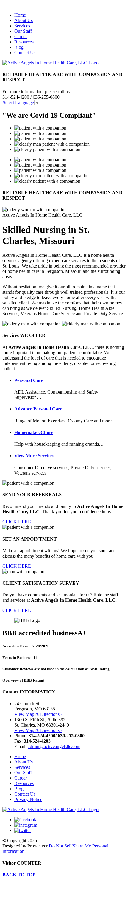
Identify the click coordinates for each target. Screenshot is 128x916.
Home (20, 15)
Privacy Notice (28, 799)
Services (22, 25)
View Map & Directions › (38, 714)
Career (20, 36)
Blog (19, 47)
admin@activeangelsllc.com (54, 746)
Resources (24, 41)
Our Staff (23, 31)
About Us (23, 20)
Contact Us (24, 52)
